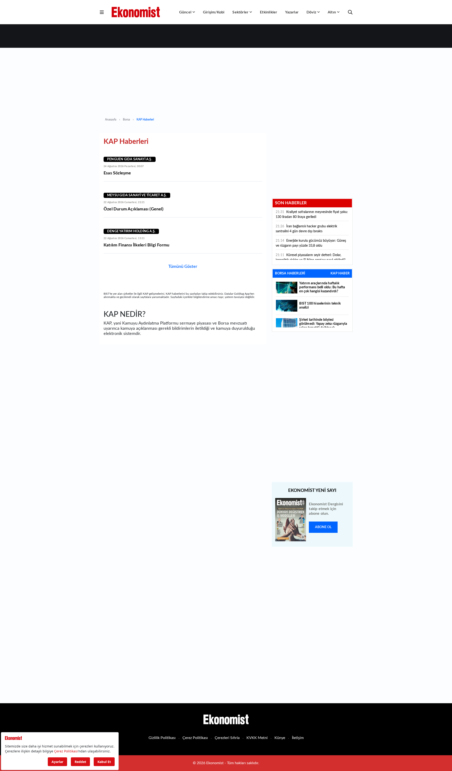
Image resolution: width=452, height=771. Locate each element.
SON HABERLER (291, 203)
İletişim (298, 738)
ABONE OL (323, 527)
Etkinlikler (268, 12)
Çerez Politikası (195, 738)
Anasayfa (110, 119)
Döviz (311, 12)
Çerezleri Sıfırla (227, 738)
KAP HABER (340, 273)
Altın (332, 12)
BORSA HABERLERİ (290, 273)
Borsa (126, 119)
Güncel (185, 12)
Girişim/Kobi (213, 12)
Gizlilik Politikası (162, 738)
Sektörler (240, 12)
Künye (279, 738)
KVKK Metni (257, 738)
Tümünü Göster (182, 267)
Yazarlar (292, 12)
